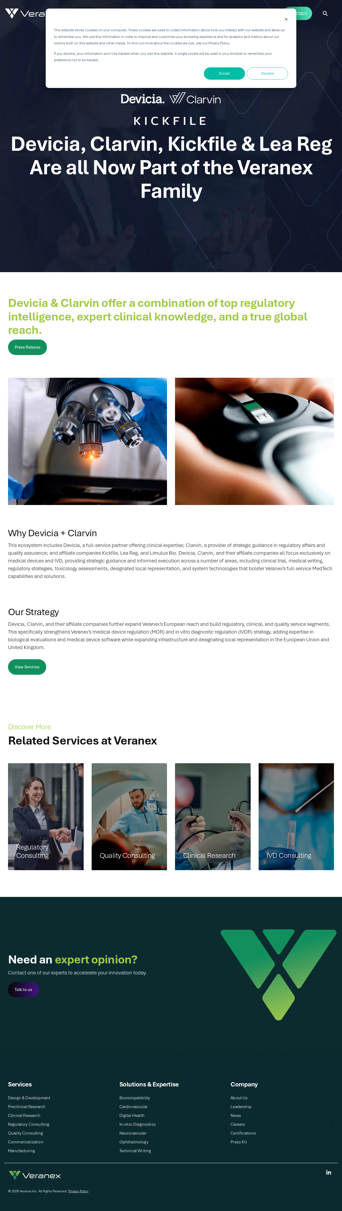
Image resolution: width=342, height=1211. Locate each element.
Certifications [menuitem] (243, 1133)
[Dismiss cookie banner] (286, 20)
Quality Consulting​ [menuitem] (25, 1133)
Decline (267, 73)
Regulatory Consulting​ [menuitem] (28, 1124)
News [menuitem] (236, 1115)
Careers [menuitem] (238, 1124)
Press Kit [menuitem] (239, 1142)
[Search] (325, 13)
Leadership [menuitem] (241, 1106)
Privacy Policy (78, 1191)
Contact (297, 13)
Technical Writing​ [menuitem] (135, 1151)
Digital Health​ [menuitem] (132, 1115)
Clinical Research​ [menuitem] (24, 1115)
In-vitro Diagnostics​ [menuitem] (137, 1124)
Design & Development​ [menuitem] (29, 1098)
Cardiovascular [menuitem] (133, 1106)
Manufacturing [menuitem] (21, 1151)
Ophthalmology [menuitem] (133, 1142)
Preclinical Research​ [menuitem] (26, 1106)
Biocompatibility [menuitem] (134, 1098)
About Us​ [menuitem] (239, 1098)
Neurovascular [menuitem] (132, 1133)
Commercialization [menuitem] (25, 1142)
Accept (224, 73)
